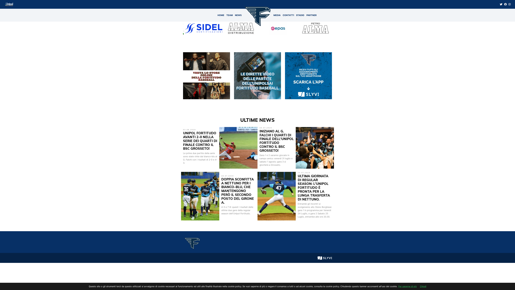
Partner (311, 15)
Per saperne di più (407, 286)
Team (229, 15)
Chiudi (423, 286)
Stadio (300, 15)
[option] (201, 28)
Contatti (288, 15)
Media (277, 15)
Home (221, 15)
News (238, 15)
